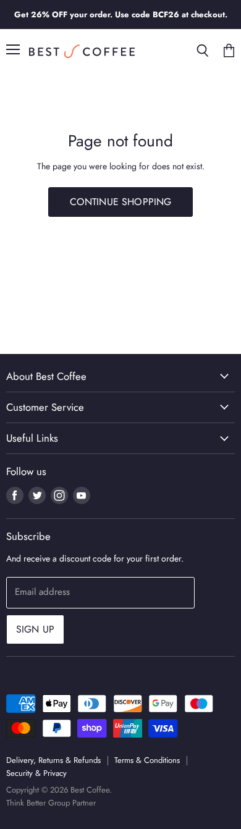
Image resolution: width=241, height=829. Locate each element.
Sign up (35, 629)
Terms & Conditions (147, 760)
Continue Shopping (121, 202)
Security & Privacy (36, 773)
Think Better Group (38, 803)
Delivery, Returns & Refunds (53, 760)
